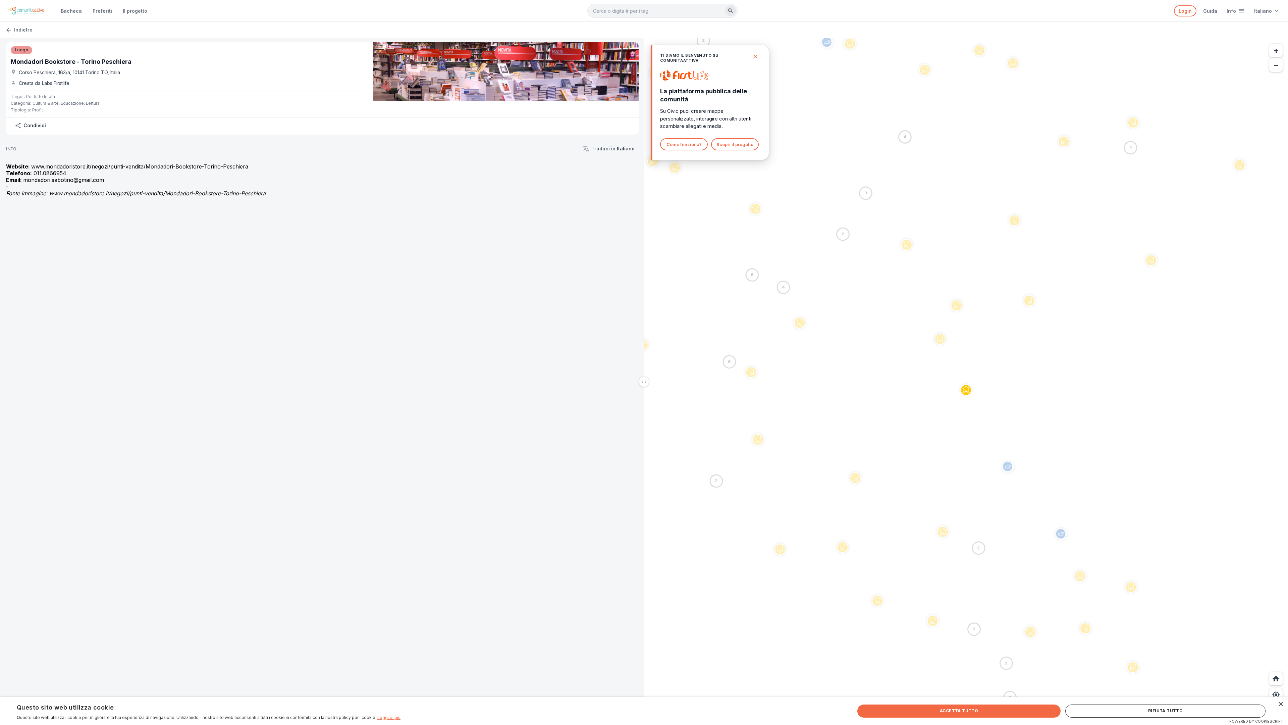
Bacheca (71, 11)
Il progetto (135, 11)
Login (1185, 11)
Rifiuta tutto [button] (1165, 710)
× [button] (1280, 704)
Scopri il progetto (734, 144)
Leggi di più (388, 717)
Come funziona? (684, 144)
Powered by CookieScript (1256, 721)
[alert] (644, 711)
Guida (1210, 11)
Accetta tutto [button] (959, 710)
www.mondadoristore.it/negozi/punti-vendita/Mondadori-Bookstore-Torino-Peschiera (139, 166)
